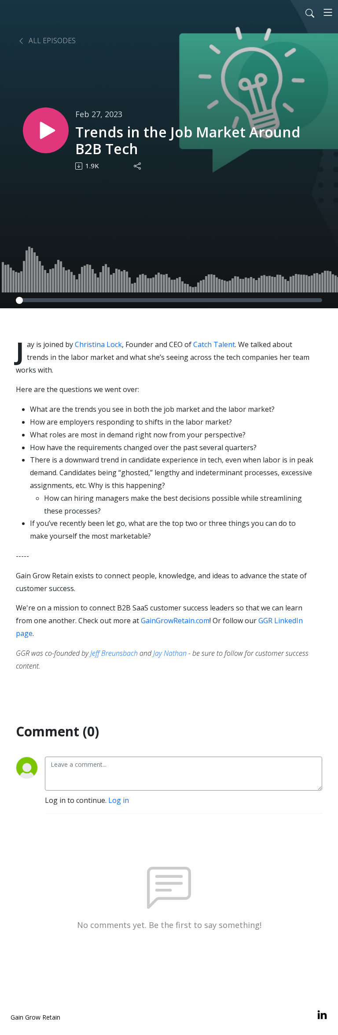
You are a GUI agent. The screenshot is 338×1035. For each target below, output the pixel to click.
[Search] (310, 12)
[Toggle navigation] (328, 12)
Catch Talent (214, 344)
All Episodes (51, 40)
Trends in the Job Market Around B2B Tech (187, 141)
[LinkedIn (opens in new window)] (322, 1015)
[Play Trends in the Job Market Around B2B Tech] (46, 130)
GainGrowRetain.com (175, 620)
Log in (118, 800)
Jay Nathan (170, 653)
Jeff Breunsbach (115, 653)
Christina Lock (98, 344)
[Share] (138, 166)
